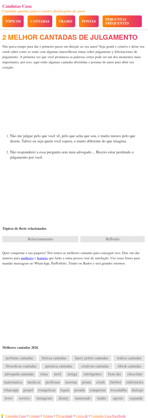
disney (64, 398)
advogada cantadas (19, 374)
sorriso (24, 398)
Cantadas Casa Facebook (108, 415)
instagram (44, 398)
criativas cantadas (95, 366)
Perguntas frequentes (117, 21)
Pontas (89, 21)
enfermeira (134, 382)
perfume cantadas (19, 358)
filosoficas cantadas (21, 366)
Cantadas (39, 21)
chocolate (134, 374)
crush (100, 382)
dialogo (137, 390)
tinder (101, 398)
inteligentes (93, 374)
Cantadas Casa (15, 415)
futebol (115, 382)
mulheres (27, 258)
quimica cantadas (58, 366)
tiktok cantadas (129, 366)
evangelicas (47, 390)
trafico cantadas (129, 358)
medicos (33, 382)
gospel (28, 390)
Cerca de (82, 415)
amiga (72, 374)
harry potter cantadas (91, 358)
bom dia (114, 374)
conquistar (97, 390)
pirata (86, 382)
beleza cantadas (54, 358)
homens (42, 258)
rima (44, 374)
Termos (48, 415)
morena (71, 382)
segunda (136, 398)
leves (8, 398)
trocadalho (118, 390)
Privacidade (64, 415)
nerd (57, 374)
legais (65, 390)
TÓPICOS (13, 21)
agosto (118, 398)
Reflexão (112, 239)
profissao (53, 382)
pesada (79, 390)
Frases (65, 21)
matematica (13, 382)
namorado (83, 398)
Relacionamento (40, 239)
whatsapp (11, 390)
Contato (34, 415)
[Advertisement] (74, 103)
